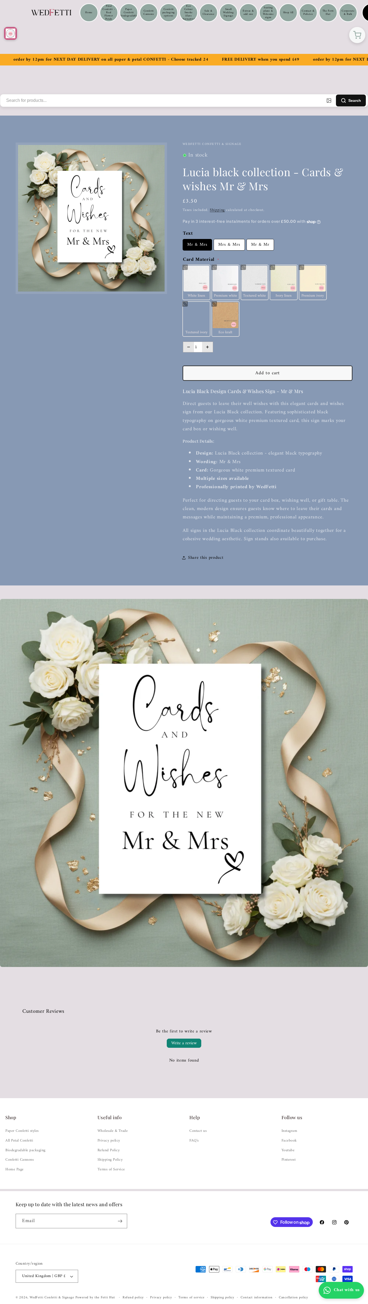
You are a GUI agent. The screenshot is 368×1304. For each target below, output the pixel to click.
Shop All (288, 12)
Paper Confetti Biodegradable (128, 12)
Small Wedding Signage (228, 12)
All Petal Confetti (19, 1140)
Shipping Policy (110, 1160)
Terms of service (191, 1297)
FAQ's (194, 1140)
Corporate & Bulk (348, 12)
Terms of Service (111, 1169)
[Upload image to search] (329, 100)
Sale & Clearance (208, 12)
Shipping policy (222, 1297)
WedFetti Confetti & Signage (52, 1298)
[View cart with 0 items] (357, 35)
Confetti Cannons (148, 12)
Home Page (14, 1169)
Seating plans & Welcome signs (268, 12)
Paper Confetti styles (22, 1131)
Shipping (217, 210)
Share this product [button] (205, 557)
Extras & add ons (248, 12)
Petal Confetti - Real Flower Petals (108, 12)
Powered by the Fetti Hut (95, 1298)
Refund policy (133, 1297)
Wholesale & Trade (113, 1131)
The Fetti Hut (328, 12)
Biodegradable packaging (25, 1150)
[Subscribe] (120, 1221)
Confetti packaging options (168, 12)
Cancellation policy (293, 1297)
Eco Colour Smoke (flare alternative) (189, 12)
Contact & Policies (308, 12)
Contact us (198, 1131)
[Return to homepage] (10, 33)
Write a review (184, 1043)
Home (88, 12)
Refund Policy (109, 1150)
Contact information (256, 1297)
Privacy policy (109, 1140)
